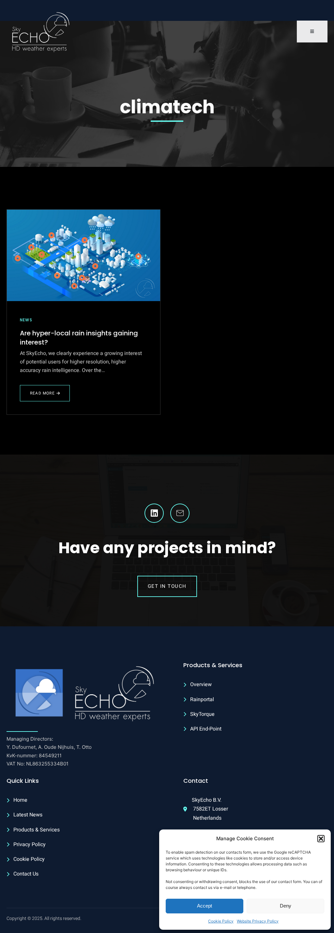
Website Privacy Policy (258, 921)
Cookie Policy (221, 921)
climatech (167, 107)
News (26, 320)
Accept (204, 906)
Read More (42, 395)
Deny (285, 906)
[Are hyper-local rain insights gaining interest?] (83, 255)
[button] (321, 838)
